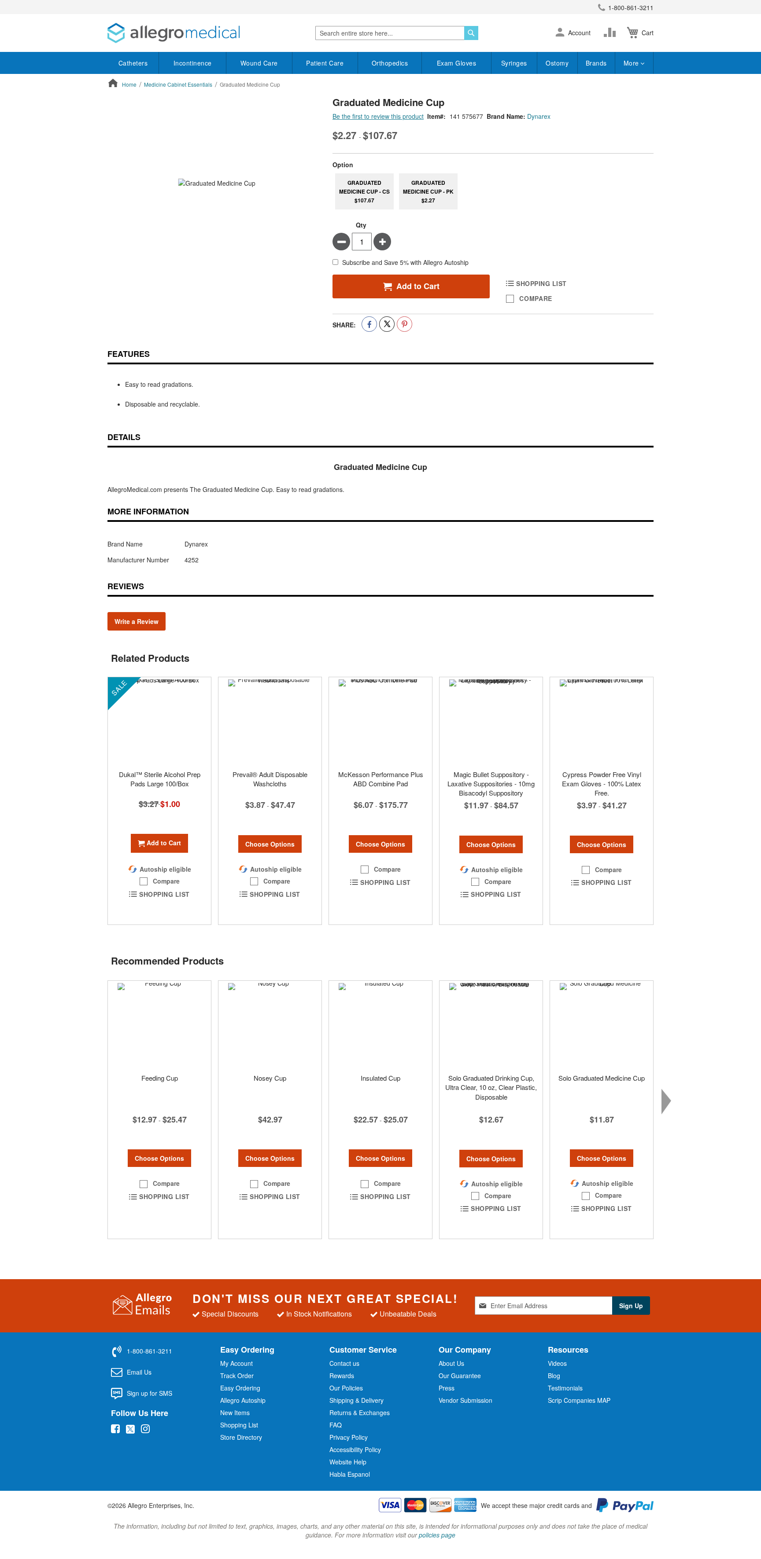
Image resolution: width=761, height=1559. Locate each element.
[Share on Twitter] (387, 324)
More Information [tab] (148, 511)
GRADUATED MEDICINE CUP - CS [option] (364, 191)
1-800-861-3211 (631, 7)
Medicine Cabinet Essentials (178, 84)
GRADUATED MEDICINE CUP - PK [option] (428, 191)
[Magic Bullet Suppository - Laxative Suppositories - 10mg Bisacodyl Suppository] (491, 721)
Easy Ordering (240, 1387)
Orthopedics (390, 63)
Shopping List (239, 1424)
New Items (235, 1412)
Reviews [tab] (125, 586)
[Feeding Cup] (159, 1025)
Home (129, 84)
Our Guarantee (460, 1375)
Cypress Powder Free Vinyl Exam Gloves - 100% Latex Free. (601, 784)
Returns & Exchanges (359, 1412)
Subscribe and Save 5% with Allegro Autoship (405, 262)
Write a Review (137, 621)
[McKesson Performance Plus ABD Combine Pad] (380, 721)
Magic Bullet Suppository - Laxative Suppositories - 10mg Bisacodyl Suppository (491, 784)
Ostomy (557, 63)
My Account (236, 1363)
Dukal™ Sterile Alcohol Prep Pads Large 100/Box (159, 779)
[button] (560, 33)
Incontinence (193, 63)
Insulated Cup (380, 1077)
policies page (437, 1534)
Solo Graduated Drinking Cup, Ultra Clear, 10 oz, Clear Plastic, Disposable (491, 1087)
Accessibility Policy (355, 1449)
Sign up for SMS (149, 1393)
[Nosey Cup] (269, 1025)
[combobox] (396, 33)
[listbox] (493, 191)
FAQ (335, 1424)
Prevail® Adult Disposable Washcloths (270, 779)
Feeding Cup (159, 1077)
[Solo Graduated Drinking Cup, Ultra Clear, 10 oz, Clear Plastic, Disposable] (491, 1025)
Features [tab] (128, 353)
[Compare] (612, 32)
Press (446, 1387)
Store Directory (241, 1437)
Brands (596, 63)
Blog (554, 1375)
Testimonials (565, 1387)
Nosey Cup (270, 1077)
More (632, 63)
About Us (451, 1363)
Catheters (133, 63)
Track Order (237, 1375)
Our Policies (346, 1387)
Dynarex (538, 116)
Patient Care (325, 63)
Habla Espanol (349, 1474)
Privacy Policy (348, 1437)
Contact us (344, 1363)
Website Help (347, 1461)
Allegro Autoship (243, 1400)
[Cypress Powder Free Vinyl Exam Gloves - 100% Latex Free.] (601, 721)
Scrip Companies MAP (579, 1400)
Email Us (139, 1372)
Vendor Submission (465, 1400)
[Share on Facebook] (369, 324)
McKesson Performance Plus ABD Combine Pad (380, 779)
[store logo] (173, 33)
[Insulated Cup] (380, 1025)
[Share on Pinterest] (404, 324)
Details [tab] (123, 437)
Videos (557, 1363)
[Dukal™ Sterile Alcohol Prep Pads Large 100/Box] (159, 721)
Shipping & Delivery (356, 1400)
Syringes (514, 63)
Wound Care (259, 63)
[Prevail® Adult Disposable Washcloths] (269, 721)
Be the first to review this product (378, 116)
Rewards (341, 1375)
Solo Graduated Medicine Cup (601, 1077)
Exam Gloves (457, 63)
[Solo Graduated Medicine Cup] (601, 1025)
